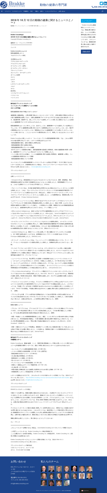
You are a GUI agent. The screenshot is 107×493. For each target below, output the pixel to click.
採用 (41, 11)
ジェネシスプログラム (50, 11)
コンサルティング (16, 11)
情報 (36, 11)
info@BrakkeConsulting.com (34, 380)
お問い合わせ (62, 11)
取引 (32, 11)
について (7, 11)
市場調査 (25, 11)
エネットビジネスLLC (66, 490)
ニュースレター (43, 26)
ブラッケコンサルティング (21, 26)
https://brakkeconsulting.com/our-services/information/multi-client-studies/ (48, 377)
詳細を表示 (86, 51)
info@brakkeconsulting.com (20, 483)
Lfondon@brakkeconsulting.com (40, 167)
